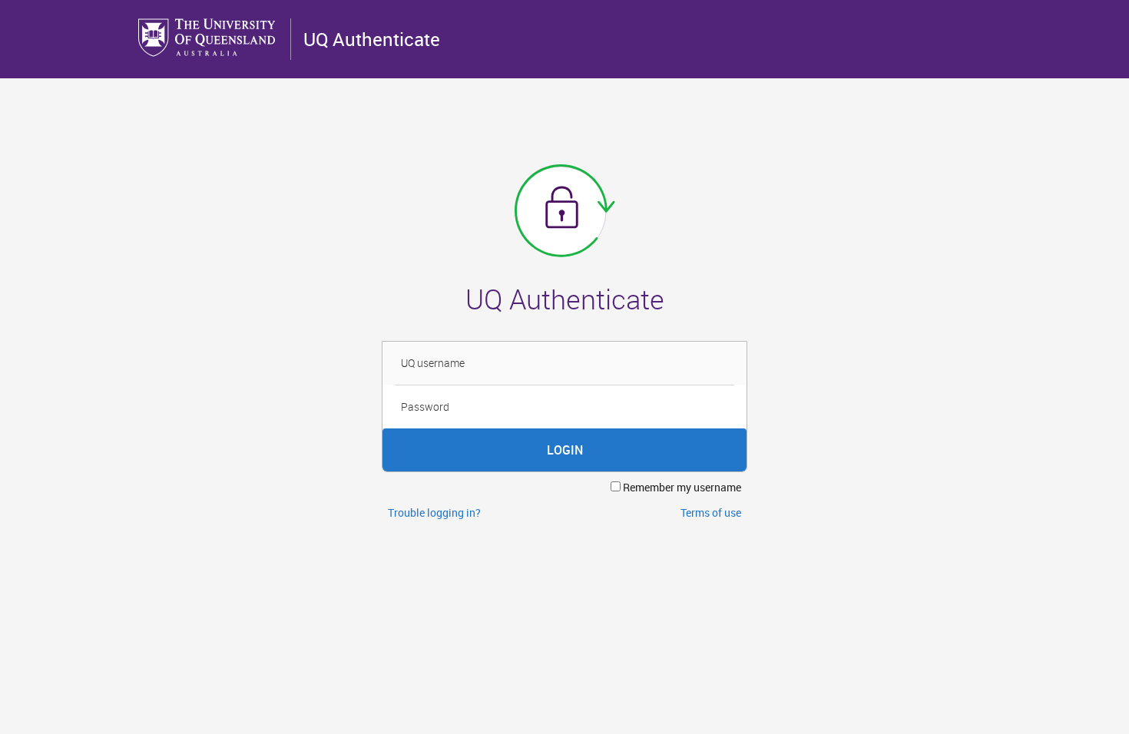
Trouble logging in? (434, 512)
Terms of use (710, 512)
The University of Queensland (208, 37)
